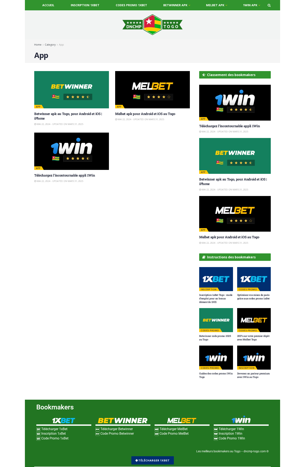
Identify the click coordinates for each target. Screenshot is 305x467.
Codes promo (248, 289)
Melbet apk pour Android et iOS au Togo (145, 113)
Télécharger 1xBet (154, 460)
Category (50, 44)
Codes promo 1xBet (131, 5)
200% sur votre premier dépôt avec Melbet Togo (253, 337)
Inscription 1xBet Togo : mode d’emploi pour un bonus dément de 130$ (215, 298)
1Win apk (250, 5)
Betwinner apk (175, 5)
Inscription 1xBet (85, 5)
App (61, 44)
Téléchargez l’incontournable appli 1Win (64, 175)
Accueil (48, 5)
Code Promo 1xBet (54, 438)
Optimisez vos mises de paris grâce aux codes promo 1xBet (253, 296)
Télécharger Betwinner (116, 429)
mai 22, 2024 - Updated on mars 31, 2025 (59, 124)
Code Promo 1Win (231, 438)
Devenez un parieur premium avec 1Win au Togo (253, 375)
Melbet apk (215, 5)
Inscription (209, 289)
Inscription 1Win (230, 434)
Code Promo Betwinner (117, 434)
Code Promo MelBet (174, 434)
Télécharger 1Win (231, 429)
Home (37, 44)
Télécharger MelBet (173, 429)
